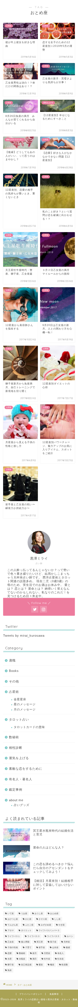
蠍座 (52, 964)
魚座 (9, 970)
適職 (12, 660)
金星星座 (20, 699)
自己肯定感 (26, 964)
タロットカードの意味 (29, 727)
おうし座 (39, 913)
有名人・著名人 (20, 779)
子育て (28, 947)
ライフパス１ (13, 936)
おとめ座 (54, 913)
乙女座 (10, 942)
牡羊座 (60, 959)
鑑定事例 (15, 789)
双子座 (53, 942)
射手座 (42, 947)
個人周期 (25, 942)
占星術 (14, 691)
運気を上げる (19, 758)
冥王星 (40, 942)
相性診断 (15, 747)
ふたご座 (29, 925)
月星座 (47, 953)
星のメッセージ (25, 704)
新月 (34, 953)
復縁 (68, 947)
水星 (9, 959)
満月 (34, 959)
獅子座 (10, 964)
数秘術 (14, 737)
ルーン (70, 936)
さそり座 (43, 919)
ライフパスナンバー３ (49, 930)
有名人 (60, 953)
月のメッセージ (25, 709)
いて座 (10, 913)
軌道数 (65, 964)
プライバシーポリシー (30, 994)
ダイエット (26, 930)
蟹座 (41, 964)
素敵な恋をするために (25, 768)
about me (16, 800)
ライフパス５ (53, 936)
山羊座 (55, 947)
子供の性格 (12, 947)
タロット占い (19, 719)
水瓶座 (22, 959)
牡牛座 (47, 959)
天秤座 (67, 942)
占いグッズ (21, 805)
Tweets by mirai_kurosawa (24, 635)
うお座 (24, 913)
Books (14, 671)
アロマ (10, 930)
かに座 (28, 919)
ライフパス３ (33, 936)
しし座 (57, 919)
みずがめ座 (46, 925)
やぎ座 (61, 925)
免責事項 (54, 994)
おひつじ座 (12, 919)
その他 (14, 681)
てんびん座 (12, 925)
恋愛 (9, 953)
